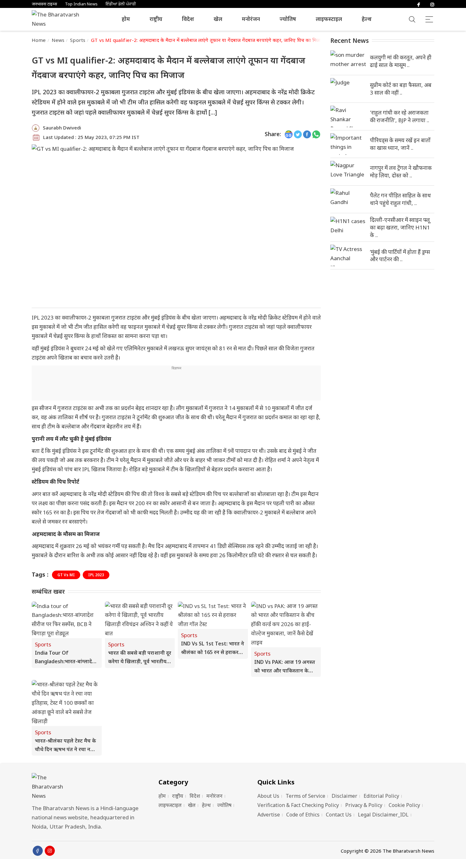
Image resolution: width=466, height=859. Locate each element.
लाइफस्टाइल (329, 19)
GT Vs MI (66, 575)
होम (126, 19)
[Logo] (87, 787)
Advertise (268, 814)
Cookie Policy (404, 805)
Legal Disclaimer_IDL (383, 814)
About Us (268, 795)
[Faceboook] (38, 851)
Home (39, 40)
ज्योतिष (288, 19)
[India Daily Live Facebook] (307, 134)
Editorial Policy (381, 795)
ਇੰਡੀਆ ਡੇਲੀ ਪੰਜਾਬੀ (121, 4)
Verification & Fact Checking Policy (298, 805)
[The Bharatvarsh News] (59, 19)
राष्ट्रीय (156, 19)
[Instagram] (432, 4)
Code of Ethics (303, 814)
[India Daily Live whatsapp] (316, 134)
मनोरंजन (251, 19)
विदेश (188, 19)
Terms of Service (305, 795)
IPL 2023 (96, 575)
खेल (218, 19)
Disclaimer (344, 795)
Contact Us (339, 814)
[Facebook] (419, 4)
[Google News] (289, 134)
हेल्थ (367, 19)
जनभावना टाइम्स (44, 4)
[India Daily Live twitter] (298, 134)
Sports (77, 40)
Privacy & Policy (363, 805)
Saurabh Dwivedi (62, 127)
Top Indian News (81, 4)
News (58, 40)
